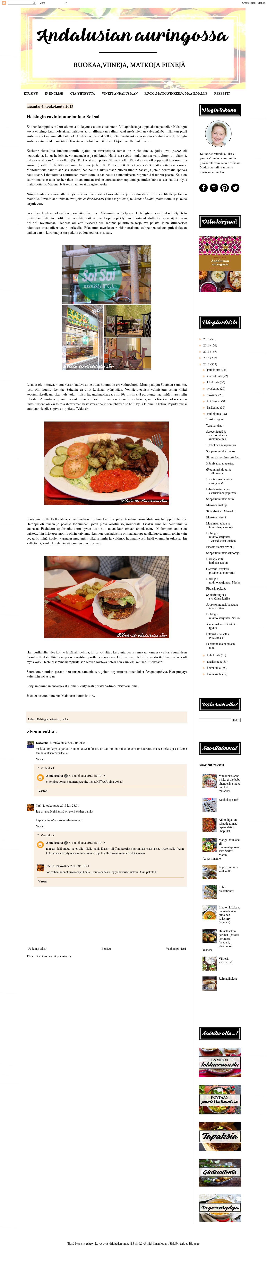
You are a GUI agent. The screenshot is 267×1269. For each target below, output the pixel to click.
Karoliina (42, 742)
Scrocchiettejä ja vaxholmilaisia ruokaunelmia (216, 435)
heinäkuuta (214, 401)
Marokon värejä (216, 517)
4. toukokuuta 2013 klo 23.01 (60, 805)
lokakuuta (213, 382)
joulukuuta (214, 370)
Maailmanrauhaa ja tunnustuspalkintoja (219, 525)
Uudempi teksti (37, 948)
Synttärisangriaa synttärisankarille (218, 596)
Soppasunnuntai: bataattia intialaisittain (222, 606)
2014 (206, 358)
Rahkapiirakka (228, 978)
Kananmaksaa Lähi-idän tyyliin (221, 626)
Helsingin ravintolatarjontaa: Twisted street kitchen (221, 536)
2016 (206, 345)
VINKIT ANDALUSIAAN (120, 93)
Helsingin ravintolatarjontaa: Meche (223, 580)
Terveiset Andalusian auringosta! (219, 481)
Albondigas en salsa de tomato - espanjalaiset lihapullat (229, 825)
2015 (206, 351)
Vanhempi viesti (176, 948)
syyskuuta (213, 388)
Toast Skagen (214, 419)
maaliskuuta (214, 661)
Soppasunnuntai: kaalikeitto (229, 869)
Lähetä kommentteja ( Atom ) (52, 956)
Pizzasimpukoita (216, 588)
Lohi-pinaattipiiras (226, 889)
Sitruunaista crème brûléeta (222, 457)
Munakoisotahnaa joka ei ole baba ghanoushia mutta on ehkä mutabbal (229, 783)
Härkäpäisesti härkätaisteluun (217, 561)
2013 (206, 364)
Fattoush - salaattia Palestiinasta (217, 636)
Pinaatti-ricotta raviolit (219, 547)
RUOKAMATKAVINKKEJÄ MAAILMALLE (176, 93)
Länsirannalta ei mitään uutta (220, 645)
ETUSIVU (31, 93)
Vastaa (40, 759)
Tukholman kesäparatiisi (221, 445)
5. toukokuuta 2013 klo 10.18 (87, 775)
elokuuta (212, 395)
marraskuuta (215, 376)
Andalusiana (54, 775)
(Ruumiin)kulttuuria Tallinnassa (218, 471)
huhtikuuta (214, 655)
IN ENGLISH (54, 93)
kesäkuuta (213, 407)
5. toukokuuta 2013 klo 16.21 (71, 866)
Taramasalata (214, 425)
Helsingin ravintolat (48, 719)
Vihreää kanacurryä (225, 960)
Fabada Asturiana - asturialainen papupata (221, 491)
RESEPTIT (222, 93)
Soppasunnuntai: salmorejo (222, 553)
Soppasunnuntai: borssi (220, 451)
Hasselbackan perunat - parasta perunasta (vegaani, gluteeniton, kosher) (220, 940)
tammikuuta (214, 674)
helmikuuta (214, 668)
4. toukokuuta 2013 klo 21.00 (68, 743)
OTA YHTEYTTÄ (82, 93)
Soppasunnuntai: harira (220, 499)
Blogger (194, 1243)
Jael (38, 805)
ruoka (65, 719)
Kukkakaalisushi (229, 799)
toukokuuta (214, 414)
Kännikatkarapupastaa (220, 463)
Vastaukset (47, 768)
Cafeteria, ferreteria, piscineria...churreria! (220, 571)
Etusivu (106, 948)
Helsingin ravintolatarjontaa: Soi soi (223, 616)
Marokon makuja (216, 505)
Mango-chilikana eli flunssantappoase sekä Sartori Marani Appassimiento (221, 849)
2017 (206, 339)
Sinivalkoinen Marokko (220, 511)
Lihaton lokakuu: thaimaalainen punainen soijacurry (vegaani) (229, 914)
